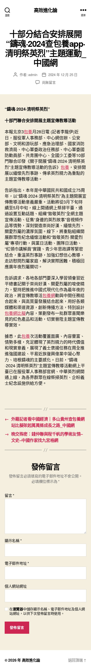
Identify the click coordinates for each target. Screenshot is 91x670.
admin (32, 74)
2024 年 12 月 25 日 (62, 74)
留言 (9, 495)
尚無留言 (49, 82)
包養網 (48, 295)
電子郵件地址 (17, 563)
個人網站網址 (16, 586)
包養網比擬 (15, 313)
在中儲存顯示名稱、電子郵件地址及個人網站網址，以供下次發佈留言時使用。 (47, 611)
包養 (28, 131)
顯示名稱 (13, 541)
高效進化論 (45, 9)
